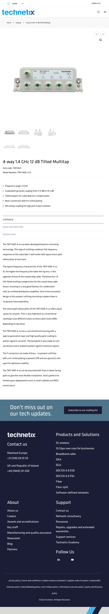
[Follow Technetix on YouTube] (77, 563)
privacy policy (15, 580)
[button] (100, 40)
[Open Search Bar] (98, 12)
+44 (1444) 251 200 (18, 471)
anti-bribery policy (50, 587)
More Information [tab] (13, 227)
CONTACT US (96, 3)
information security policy (71, 587)
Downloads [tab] (9, 234)
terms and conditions (31, 580)
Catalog (18, 23)
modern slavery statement (54, 580)
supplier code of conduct (78, 580)
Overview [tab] (8, 219)
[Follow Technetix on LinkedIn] (63, 563)
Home (9, 23)
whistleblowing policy (30, 587)
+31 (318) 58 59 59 (17, 458)
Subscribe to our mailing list (83, 410)
